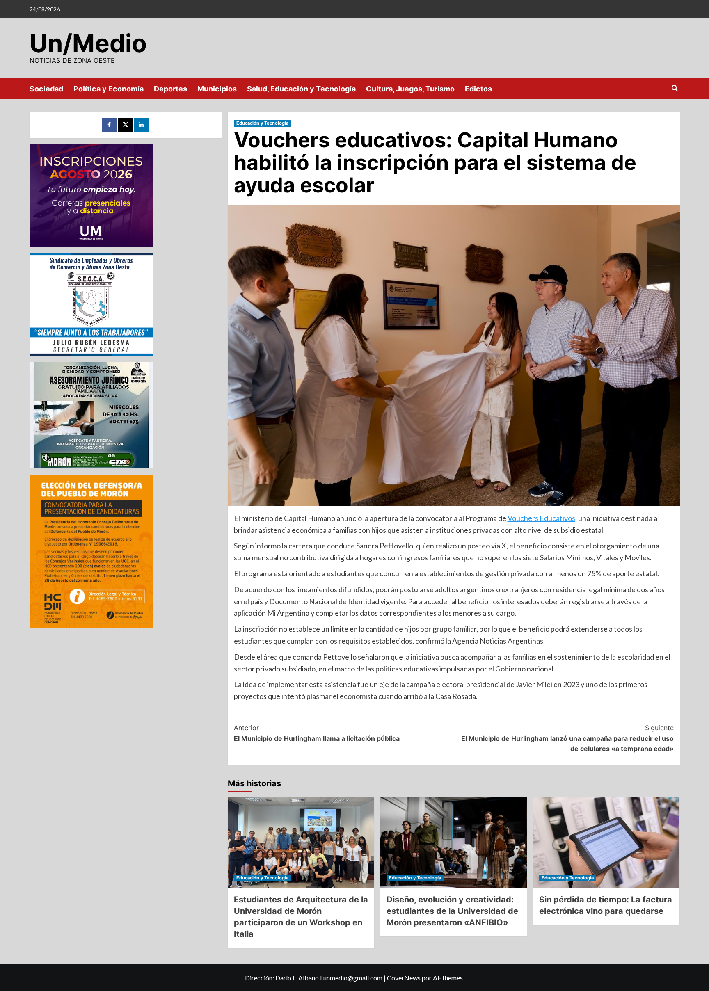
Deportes (170, 88)
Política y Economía (108, 88)
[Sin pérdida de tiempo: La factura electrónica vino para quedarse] (606, 842)
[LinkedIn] (141, 125)
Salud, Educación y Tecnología (301, 88)
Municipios (217, 88)
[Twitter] (125, 125)
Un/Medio (88, 43)
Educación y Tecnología (262, 123)
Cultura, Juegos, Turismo (410, 88)
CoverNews (404, 978)
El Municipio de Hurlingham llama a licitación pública (317, 733)
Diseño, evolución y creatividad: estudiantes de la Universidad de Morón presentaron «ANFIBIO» (452, 911)
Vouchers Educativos (541, 518)
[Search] (675, 88)
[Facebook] (109, 125)
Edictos (478, 88)
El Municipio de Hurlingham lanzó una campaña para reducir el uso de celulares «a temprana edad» (567, 738)
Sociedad (46, 88)
